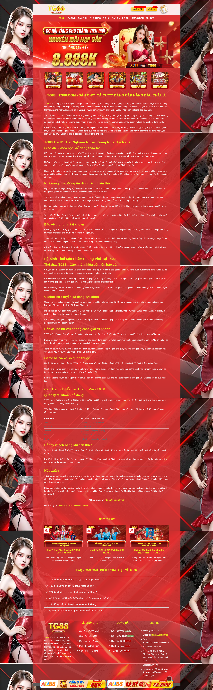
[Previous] (44, 546)
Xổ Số (125, 18)
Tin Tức (150, 18)
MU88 (85, 506)
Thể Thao (95, 18)
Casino (72, 18)
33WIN (62, 506)
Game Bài (83, 18)
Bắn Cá (116, 18)
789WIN (77, 506)
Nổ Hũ (106, 18)
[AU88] (73, 684)
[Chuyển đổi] (46, 580)
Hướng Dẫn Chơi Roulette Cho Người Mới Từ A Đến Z (149, 551)
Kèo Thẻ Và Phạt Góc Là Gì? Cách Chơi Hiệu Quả (63, 551)
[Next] (169, 546)
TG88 (61, 18)
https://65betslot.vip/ (114, 500)
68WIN (69, 506)
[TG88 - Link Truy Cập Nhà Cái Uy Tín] (56, 9)
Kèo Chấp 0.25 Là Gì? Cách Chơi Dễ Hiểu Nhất (106, 551)
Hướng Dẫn (137, 18)
